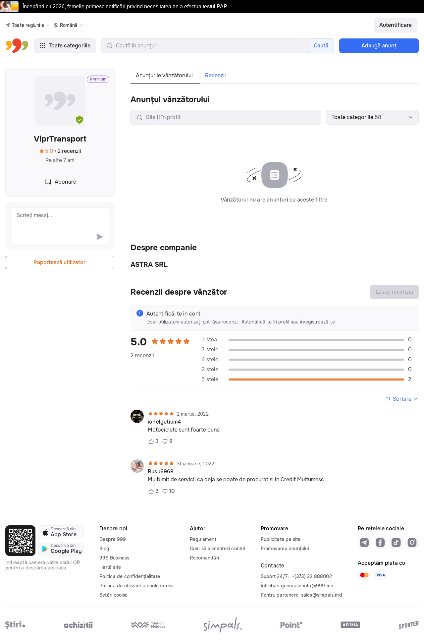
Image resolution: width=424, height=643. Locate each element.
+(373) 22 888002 (312, 576)
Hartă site (110, 567)
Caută (321, 45)
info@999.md (318, 585)
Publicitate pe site (281, 539)
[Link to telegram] (364, 542)
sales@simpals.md (321, 595)
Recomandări (204, 557)
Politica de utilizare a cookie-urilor (136, 585)
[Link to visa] (380, 575)
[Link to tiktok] (396, 542)
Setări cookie (113, 595)
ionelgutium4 (164, 422)
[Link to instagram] (412, 542)
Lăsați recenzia (394, 291)
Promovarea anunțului (285, 548)
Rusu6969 (161, 471)
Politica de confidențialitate (129, 576)
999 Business (114, 557)
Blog (104, 548)
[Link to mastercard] (364, 575)
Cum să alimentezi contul (217, 548)
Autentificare (395, 25)
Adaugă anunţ (379, 45)
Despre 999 (112, 539)
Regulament (203, 539)
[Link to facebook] (380, 542)
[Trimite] (99, 237)
